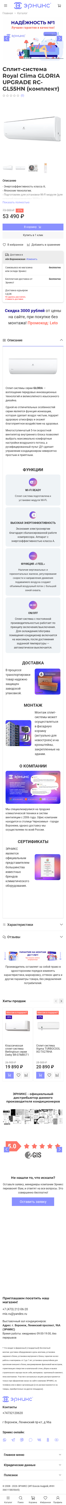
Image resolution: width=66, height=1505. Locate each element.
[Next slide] (59, 38)
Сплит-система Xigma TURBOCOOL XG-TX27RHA (48, 1048)
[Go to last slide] (6, 38)
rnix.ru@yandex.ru (15, 1314)
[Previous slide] (6, 1149)
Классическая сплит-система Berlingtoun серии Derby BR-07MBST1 (17, 1050)
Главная (8, 13)
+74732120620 (13, 1413)
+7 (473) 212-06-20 (15, 1309)
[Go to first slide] (59, 1149)
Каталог (22, 13)
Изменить (31, 259)
